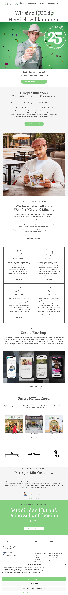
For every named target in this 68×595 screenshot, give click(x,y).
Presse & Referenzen (53, 3)
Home (15, 3)
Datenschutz (35, 592)
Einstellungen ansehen (34, 589)
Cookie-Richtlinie (27, 592)
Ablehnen (34, 584)
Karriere (41, 3)
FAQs (17, 5)
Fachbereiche (32, 3)
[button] (65, 564)
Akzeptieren (34, 579)
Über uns (23, 3)
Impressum (42, 592)
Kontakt (23, 5)
